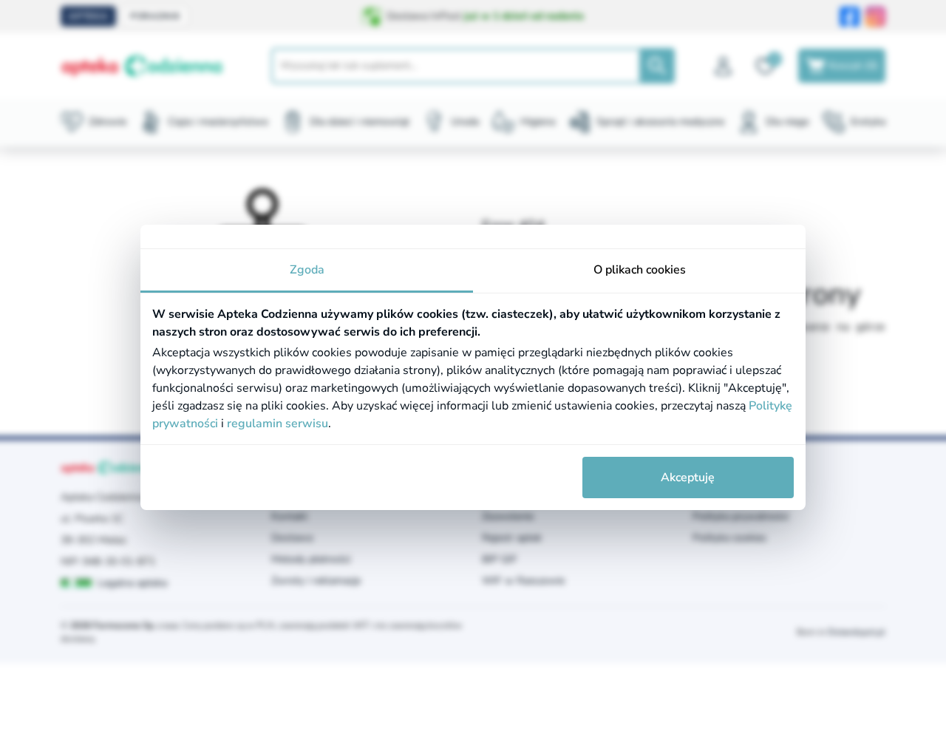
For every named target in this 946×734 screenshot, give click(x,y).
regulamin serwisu (277, 423)
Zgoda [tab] (307, 270)
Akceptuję (688, 477)
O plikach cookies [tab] (639, 270)
